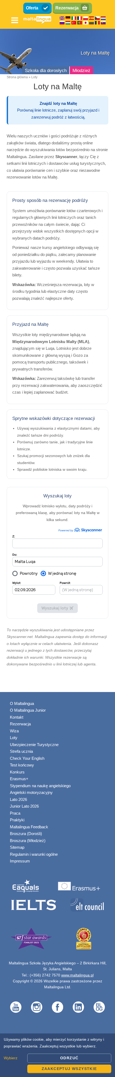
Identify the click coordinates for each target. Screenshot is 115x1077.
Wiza (14, 731)
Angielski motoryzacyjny (31, 792)
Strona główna (17, 77)
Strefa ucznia (21, 751)
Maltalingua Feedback (29, 827)
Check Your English (27, 758)
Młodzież (81, 70)
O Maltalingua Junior (28, 710)
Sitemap (17, 847)
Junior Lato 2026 (24, 806)
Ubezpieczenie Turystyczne (34, 744)
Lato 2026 (18, 799)
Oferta (32, 8)
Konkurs (17, 772)
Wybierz (10, 1058)
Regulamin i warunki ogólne (34, 854)
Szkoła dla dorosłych (46, 70)
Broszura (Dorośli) (26, 833)
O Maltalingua (22, 703)
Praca (15, 813)
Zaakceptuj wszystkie (69, 1069)
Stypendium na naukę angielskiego (40, 785)
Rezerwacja (67, 8)
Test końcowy (22, 765)
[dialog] (57, 1055)
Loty (13, 737)
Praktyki (17, 820)
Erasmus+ (19, 778)
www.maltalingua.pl (77, 975)
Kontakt (16, 717)
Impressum (20, 861)
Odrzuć (69, 1058)
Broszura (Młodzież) (27, 840)
